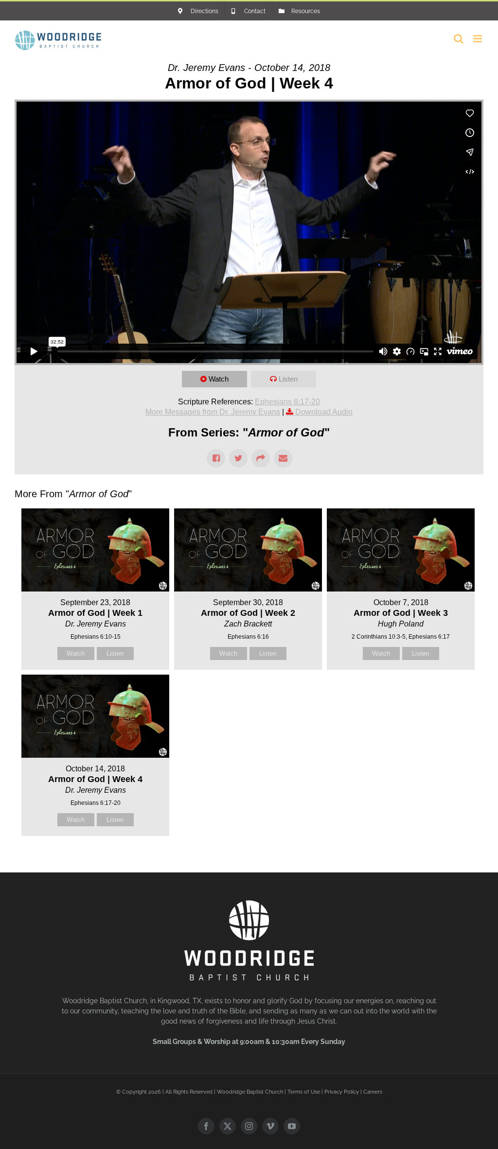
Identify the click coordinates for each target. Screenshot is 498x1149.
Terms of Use (303, 1092)
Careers (372, 1092)
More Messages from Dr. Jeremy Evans (212, 412)
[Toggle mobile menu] (478, 39)
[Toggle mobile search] (458, 39)
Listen (288, 379)
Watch (219, 379)
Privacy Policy (341, 1092)
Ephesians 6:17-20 (287, 402)
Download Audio (324, 412)
